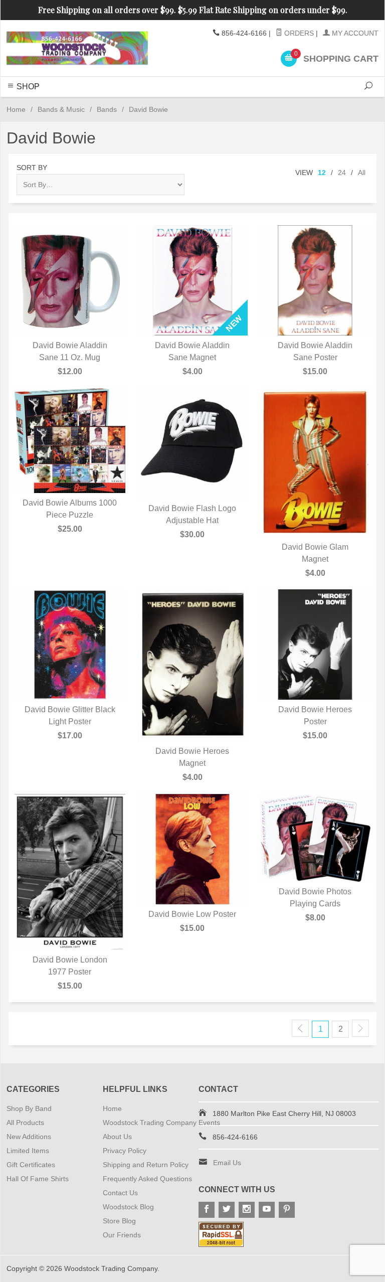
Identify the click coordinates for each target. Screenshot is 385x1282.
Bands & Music (61, 109)
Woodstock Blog (128, 1207)
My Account (354, 33)
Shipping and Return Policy (145, 1165)
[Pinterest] (287, 1210)
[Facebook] (207, 1210)
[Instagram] (247, 1210)
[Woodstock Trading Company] (77, 48)
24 (342, 173)
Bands (107, 109)
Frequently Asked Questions (147, 1179)
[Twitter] (227, 1210)
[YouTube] (267, 1210)
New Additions (29, 1137)
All (361, 173)
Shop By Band (29, 1108)
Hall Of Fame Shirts (38, 1179)
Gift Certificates (31, 1165)
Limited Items (28, 1151)
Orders (298, 33)
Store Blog (119, 1221)
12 (322, 173)
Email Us (227, 1163)
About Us (117, 1137)
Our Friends (122, 1235)
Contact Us (120, 1193)
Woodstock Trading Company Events (161, 1122)
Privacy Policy (124, 1151)
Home (16, 109)
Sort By (32, 168)
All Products (25, 1122)
